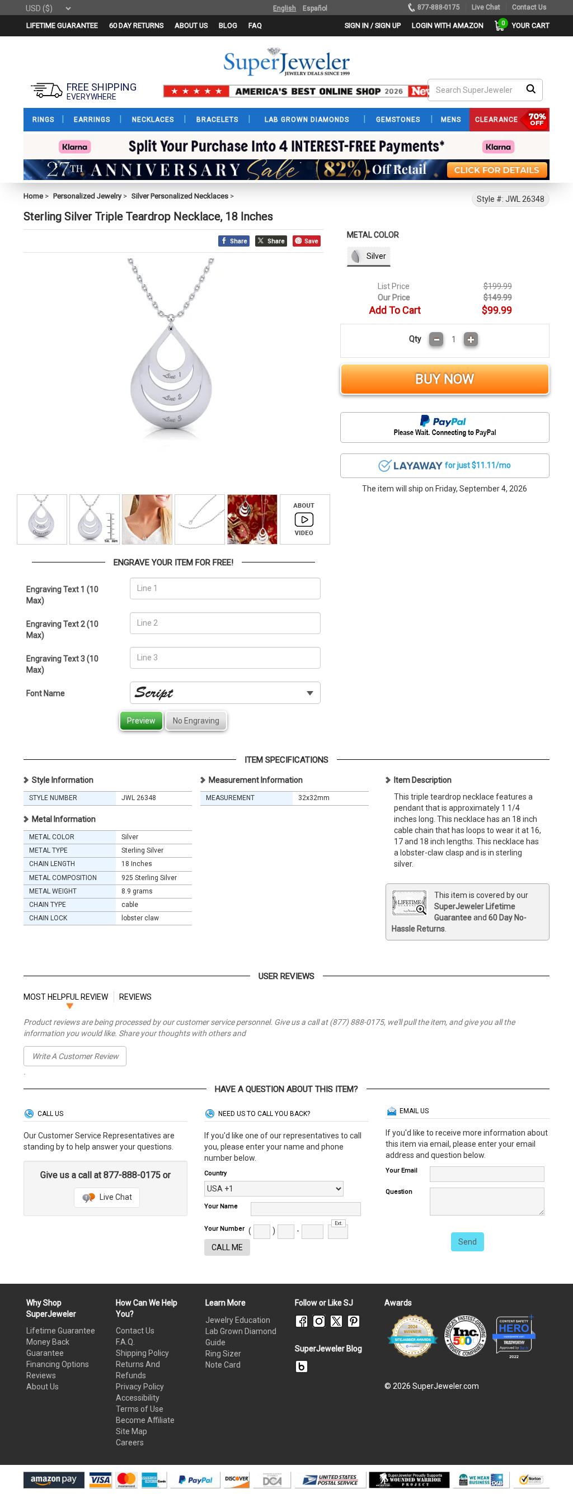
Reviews (41, 1375)
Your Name (221, 1206)
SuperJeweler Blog (328, 1348)
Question (399, 1191)
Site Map (131, 1431)
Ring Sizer (223, 1353)
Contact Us (135, 1330)
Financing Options (57, 1364)
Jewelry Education (237, 1320)
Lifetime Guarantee (60, 1330)
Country (215, 1173)
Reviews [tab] (135, 996)
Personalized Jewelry (87, 196)
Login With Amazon (447, 25)
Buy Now (444, 379)
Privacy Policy (140, 1386)
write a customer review (75, 1056)
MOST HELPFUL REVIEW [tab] (66, 996)
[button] (444, 465)
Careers (130, 1442)
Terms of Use (139, 1409)
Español (315, 8)
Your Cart (527, 25)
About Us (42, 1386)
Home (33, 196)
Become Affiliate (145, 1420)
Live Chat (115, 1197)
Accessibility (137, 1397)
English (284, 8)
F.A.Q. (125, 1341)
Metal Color (373, 234)
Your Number (224, 1228)
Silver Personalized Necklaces (179, 196)
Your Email (401, 1170)
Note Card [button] (223, 1364)
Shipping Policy (142, 1353)
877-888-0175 (438, 7)
